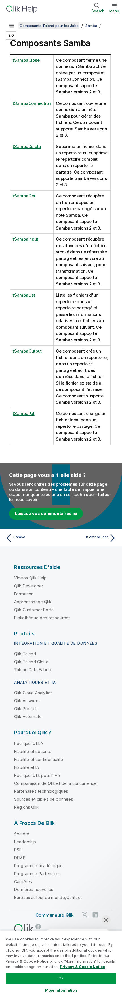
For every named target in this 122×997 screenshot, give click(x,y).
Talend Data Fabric (32, 669)
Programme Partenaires (37, 873)
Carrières (23, 881)
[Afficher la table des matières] (11, 25)
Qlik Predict (25, 708)
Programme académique (38, 865)
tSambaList (24, 295)
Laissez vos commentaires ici (46, 513)
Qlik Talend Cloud (31, 661)
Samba (91, 25)
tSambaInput (25, 239)
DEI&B (20, 857)
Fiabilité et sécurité (32, 751)
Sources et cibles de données (43, 799)
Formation (23, 593)
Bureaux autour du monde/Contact (48, 897)
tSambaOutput (27, 351)
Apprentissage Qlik (32, 601)
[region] (61, 963)
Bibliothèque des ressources (42, 617)
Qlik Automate (28, 716)
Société (21, 833)
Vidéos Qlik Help (30, 577)
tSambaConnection (32, 103)
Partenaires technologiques (41, 791)
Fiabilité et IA (26, 767)
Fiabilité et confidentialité (38, 759)
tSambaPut (24, 413)
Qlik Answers (27, 700)
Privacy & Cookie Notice (82, 966)
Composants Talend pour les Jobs (49, 25)
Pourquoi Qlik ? (28, 743)
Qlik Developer (28, 585)
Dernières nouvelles (33, 889)
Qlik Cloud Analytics (33, 692)
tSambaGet (24, 196)
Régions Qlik (26, 807)
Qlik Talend (25, 653)
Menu (114, 11)
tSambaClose (26, 60)
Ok (61, 978)
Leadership (25, 841)
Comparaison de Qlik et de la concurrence (55, 783)
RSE (18, 849)
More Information (61, 990)
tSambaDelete (27, 146)
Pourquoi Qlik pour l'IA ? (37, 775)
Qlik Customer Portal (34, 609)
